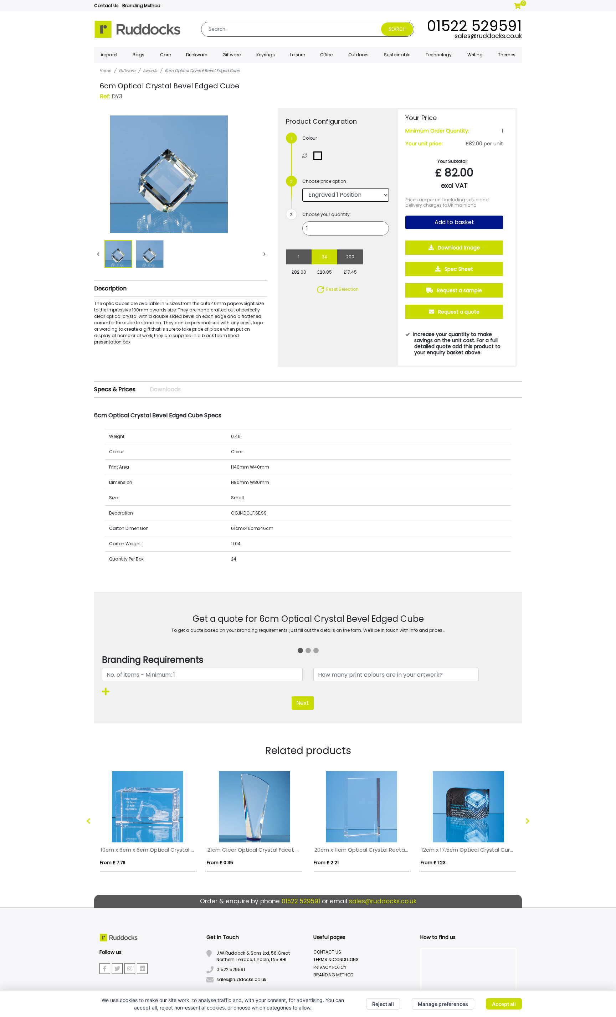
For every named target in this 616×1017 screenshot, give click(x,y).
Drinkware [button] (196, 55)
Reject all (383, 1004)
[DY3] (319, 155)
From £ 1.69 (368, 862)
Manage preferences (443, 1004)
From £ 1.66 (262, 862)
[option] (190, 821)
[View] (118, 254)
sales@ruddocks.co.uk (488, 36)
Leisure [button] (297, 55)
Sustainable (397, 55)
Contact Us (106, 5)
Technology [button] (439, 55)
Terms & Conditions (336, 959)
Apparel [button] (109, 55)
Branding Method (141, 5)
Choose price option (324, 181)
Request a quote (458, 311)
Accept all (504, 1004)
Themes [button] (506, 55)
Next (302, 703)
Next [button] (527, 821)
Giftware (127, 70)
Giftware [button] (231, 55)
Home (105, 70)
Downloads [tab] (165, 389)
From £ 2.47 (156, 862)
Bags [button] (138, 55)
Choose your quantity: (326, 214)
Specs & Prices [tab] (114, 389)
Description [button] (110, 288)
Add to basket (454, 222)
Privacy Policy (329, 967)
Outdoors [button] (358, 55)
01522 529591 (474, 26)
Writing (475, 55)
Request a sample (459, 290)
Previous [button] (88, 821)
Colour (309, 138)
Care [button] (165, 55)
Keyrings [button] (265, 55)
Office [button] (326, 55)
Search (397, 29)
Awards (150, 70)
